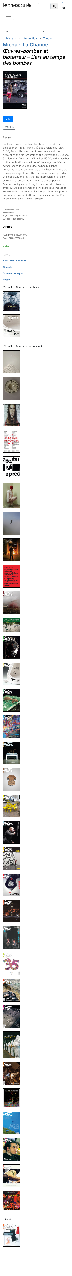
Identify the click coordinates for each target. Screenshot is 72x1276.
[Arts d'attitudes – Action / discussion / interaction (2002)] (13, 1200)
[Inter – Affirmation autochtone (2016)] (13, 752)
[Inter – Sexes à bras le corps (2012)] (13, 1016)
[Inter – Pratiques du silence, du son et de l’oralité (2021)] (13, 467)
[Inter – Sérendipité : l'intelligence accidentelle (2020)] (13, 523)
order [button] (8, 119)
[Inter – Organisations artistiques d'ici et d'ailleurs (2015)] (13, 832)
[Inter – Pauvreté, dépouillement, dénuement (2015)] (13, 779)
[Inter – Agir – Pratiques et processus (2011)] (13, 1122)
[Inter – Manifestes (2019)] (13, 549)
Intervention (29, 38)
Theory (47, 38)
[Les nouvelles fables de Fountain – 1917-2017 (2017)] (13, 325)
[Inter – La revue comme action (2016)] (13, 1234)
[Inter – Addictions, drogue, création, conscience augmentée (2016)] (13, 726)
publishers (9, 38)
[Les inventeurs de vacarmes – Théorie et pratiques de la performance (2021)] (13, 300)
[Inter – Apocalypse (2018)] (13, 602)
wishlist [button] (9, 126)
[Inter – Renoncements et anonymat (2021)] (13, 441)
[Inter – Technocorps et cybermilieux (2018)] (13, 647)
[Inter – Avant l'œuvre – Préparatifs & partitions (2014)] (13, 858)
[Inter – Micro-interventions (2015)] (13, 805)
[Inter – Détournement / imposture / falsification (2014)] (13, 884)
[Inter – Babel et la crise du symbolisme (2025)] (13, 361)
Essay (6, 279)
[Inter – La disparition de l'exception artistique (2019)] (13, 576)
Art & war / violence (14, 260)
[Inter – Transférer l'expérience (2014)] (13, 911)
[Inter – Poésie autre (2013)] (13, 963)
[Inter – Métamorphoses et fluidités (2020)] (13, 495)
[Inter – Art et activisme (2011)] (13, 1149)
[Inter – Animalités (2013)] (13, 989)
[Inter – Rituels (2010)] (13, 1175)
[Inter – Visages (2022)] (13, 414)
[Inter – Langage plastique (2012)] (13, 1073)
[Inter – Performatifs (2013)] (13, 937)
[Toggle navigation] (8, 16)
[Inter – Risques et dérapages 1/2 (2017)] (13, 700)
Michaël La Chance (25, 45)
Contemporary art (13, 273)
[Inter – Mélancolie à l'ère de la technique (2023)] (13, 388)
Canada (7, 267)
